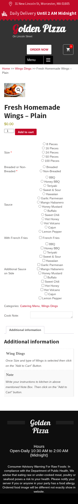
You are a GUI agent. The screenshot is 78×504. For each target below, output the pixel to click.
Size (8, 152)
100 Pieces (51, 160)
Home (6, 68)
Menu (31, 60)
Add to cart (26, 132)
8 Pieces (52, 144)
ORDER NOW (39, 49)
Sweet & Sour (51, 190)
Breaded (52, 167)
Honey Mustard (51, 206)
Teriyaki (51, 185)
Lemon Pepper (51, 231)
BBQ (51, 177)
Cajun (51, 227)
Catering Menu (30, 306)
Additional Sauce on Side (15, 271)
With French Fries (16, 238)
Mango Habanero (52, 202)
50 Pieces (51, 156)
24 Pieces (51, 152)
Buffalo (52, 210)
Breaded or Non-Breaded (15, 169)
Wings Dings (23, 68)
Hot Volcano (51, 223)
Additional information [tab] (25, 330)
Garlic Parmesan (51, 198)
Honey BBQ (51, 181)
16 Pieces (51, 148)
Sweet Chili (51, 215)
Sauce (8, 204)
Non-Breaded (51, 171)
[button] (18, 90)
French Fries (50, 238)
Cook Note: (11, 315)
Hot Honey (51, 219)
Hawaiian (51, 194)
